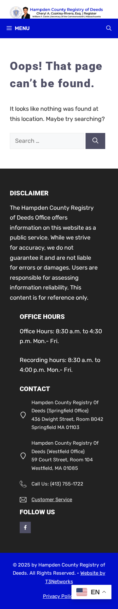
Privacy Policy (59, 596)
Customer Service (51, 499)
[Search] (95, 141)
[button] (109, 28)
